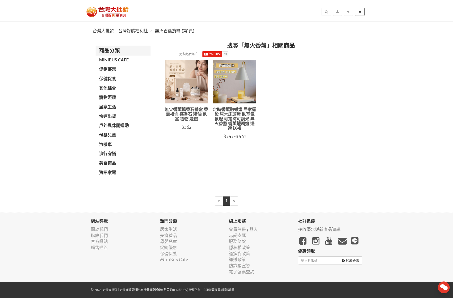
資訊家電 (107, 173)
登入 (253, 229)
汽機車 (105, 145)
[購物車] (360, 12)
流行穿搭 (107, 154)
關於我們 (99, 229)
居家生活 (107, 107)
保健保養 (107, 79)
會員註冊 (237, 229)
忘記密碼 (237, 235)
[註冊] (337, 12)
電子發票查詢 (241, 272)
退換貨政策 (239, 253)
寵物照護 (107, 98)
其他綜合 (107, 88)
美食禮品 (107, 163)
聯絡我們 (99, 235)
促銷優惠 (107, 70)
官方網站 (99, 241)
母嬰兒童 (107, 135)
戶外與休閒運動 (114, 126)
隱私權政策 (239, 247)
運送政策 (237, 259)
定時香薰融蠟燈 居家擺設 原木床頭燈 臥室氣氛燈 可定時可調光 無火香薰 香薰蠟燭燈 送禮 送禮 (234, 119)
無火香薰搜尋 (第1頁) (174, 31)
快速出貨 (107, 117)
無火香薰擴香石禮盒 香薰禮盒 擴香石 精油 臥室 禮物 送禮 (186, 114)
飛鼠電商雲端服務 (217, 290)
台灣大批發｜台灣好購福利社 (120, 31)
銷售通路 (99, 247)
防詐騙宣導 (239, 265)
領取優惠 (352, 260)
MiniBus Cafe (114, 60)
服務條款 (237, 241)
